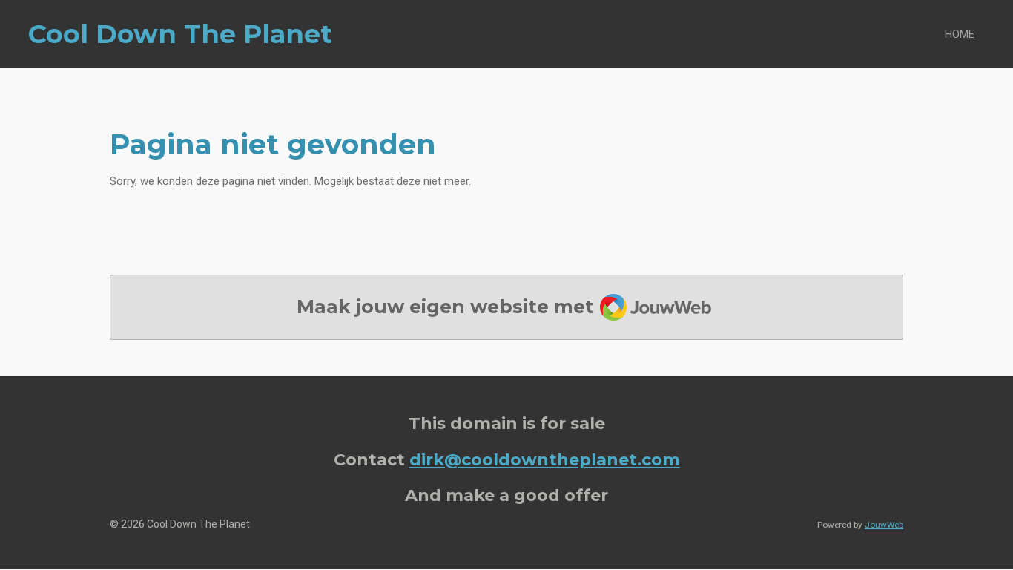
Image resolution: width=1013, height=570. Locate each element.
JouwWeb (884, 525)
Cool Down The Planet (180, 34)
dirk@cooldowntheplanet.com (544, 459)
